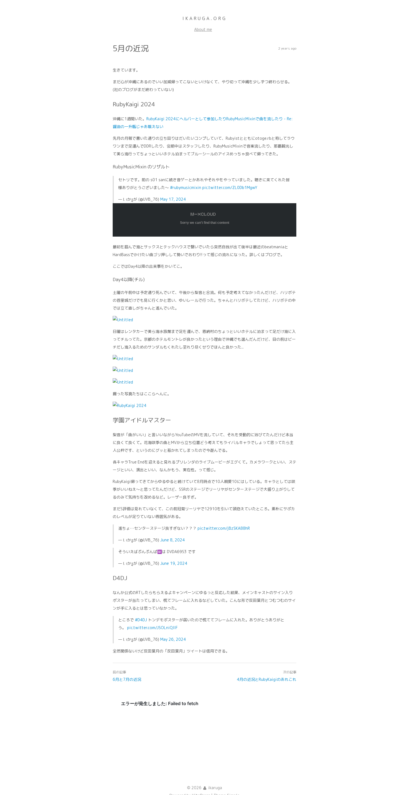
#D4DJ (141, 619)
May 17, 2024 (173, 199)
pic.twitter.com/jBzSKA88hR (224, 528)
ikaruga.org (205, 18)
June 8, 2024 (172, 540)
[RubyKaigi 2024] (129, 405)
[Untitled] (123, 319)
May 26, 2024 (173, 639)
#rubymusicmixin (185, 187)
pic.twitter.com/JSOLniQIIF (152, 627)
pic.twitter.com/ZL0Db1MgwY (229, 187)
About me (203, 29)
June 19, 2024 (173, 563)
